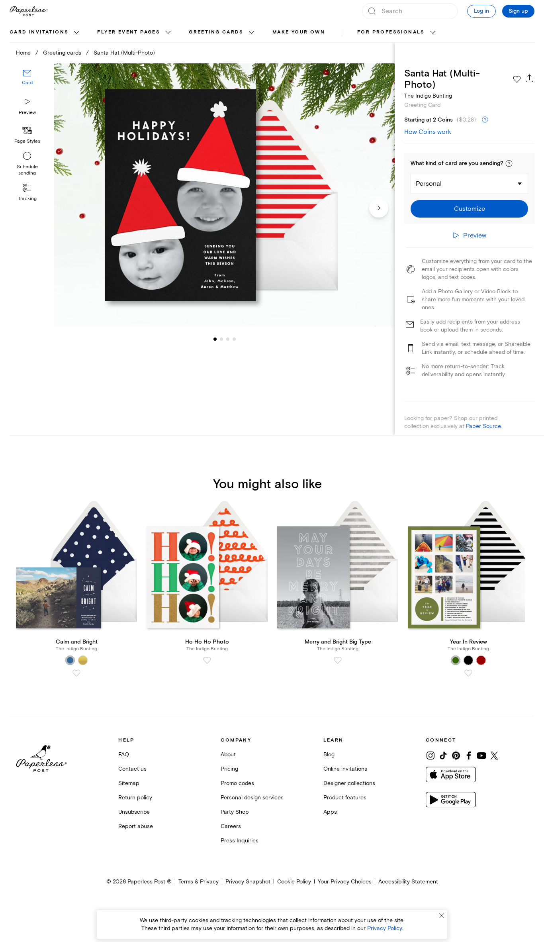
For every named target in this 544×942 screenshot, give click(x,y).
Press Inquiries (239, 840)
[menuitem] (45, 32)
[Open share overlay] (529, 78)
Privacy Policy (384, 928)
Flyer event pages (128, 32)
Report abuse (135, 826)
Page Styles (27, 141)
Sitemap (128, 783)
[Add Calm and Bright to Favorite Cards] (76, 673)
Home (23, 52)
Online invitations (345, 768)
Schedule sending (27, 170)
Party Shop (235, 812)
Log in (481, 11)
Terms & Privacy (198, 881)
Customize (469, 209)
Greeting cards (216, 32)
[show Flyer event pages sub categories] (168, 32)
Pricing (229, 768)
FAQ (123, 754)
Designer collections (349, 783)
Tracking (27, 199)
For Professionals (391, 32)
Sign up (518, 11)
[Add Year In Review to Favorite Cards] (468, 673)
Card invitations (39, 32)
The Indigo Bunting (428, 95)
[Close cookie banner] (441, 915)
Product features (344, 797)
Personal (429, 184)
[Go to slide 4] (227, 338)
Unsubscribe (134, 812)
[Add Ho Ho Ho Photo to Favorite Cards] (207, 660)
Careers (231, 826)
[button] (509, 163)
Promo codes (237, 783)
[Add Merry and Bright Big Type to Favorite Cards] (337, 660)
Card (27, 83)
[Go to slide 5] (234, 338)
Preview (27, 113)
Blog (329, 754)
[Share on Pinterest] (456, 755)
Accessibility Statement (408, 881)
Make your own (298, 32)
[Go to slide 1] (215, 338)
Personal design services (252, 797)
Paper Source (483, 426)
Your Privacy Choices (345, 881)
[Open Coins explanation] (485, 120)
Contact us (132, 768)
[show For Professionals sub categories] (433, 32)
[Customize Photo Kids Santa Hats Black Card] (224, 195)
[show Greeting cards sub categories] (251, 32)
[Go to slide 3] (221, 338)
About (228, 754)
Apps (330, 812)
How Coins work (427, 132)
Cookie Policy (294, 881)
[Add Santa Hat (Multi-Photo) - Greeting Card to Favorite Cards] (517, 79)
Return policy (135, 797)
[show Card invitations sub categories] (76, 32)
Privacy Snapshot (247, 881)
